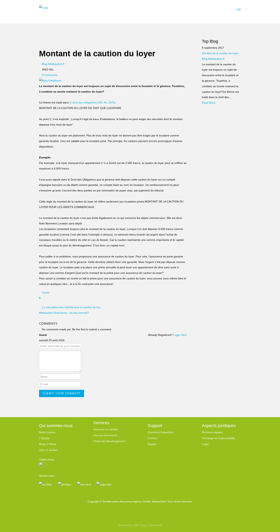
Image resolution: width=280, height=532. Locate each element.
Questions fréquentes (161, 432)
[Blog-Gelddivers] (50, 80)
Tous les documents (105, 435)
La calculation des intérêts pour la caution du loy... (72, 307)
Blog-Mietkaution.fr (213, 58)
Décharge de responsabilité (218, 438)
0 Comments (49, 75)
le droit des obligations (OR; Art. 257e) (93, 102)
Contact (152, 438)
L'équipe (44, 438)
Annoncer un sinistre (105, 429)
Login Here (180, 334)
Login (205, 444)
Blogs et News (47, 444)
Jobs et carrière (48, 449)
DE (239, 9)
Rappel (152, 444)
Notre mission (47, 432)
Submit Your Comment (61, 393)
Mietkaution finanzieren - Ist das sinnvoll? (64, 312)
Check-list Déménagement (109, 441)
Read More (208, 102)
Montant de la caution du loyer (220, 53)
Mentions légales (212, 432)
